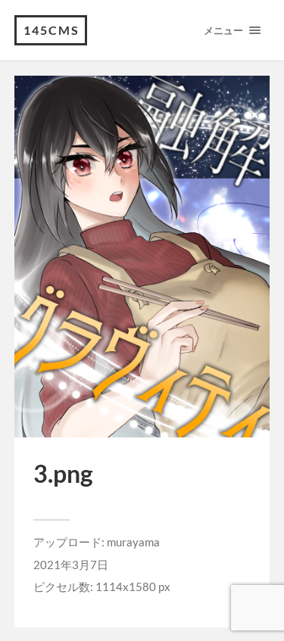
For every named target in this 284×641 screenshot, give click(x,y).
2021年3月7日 (70, 564)
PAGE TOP (263, 607)
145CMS (51, 30)
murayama (133, 542)
